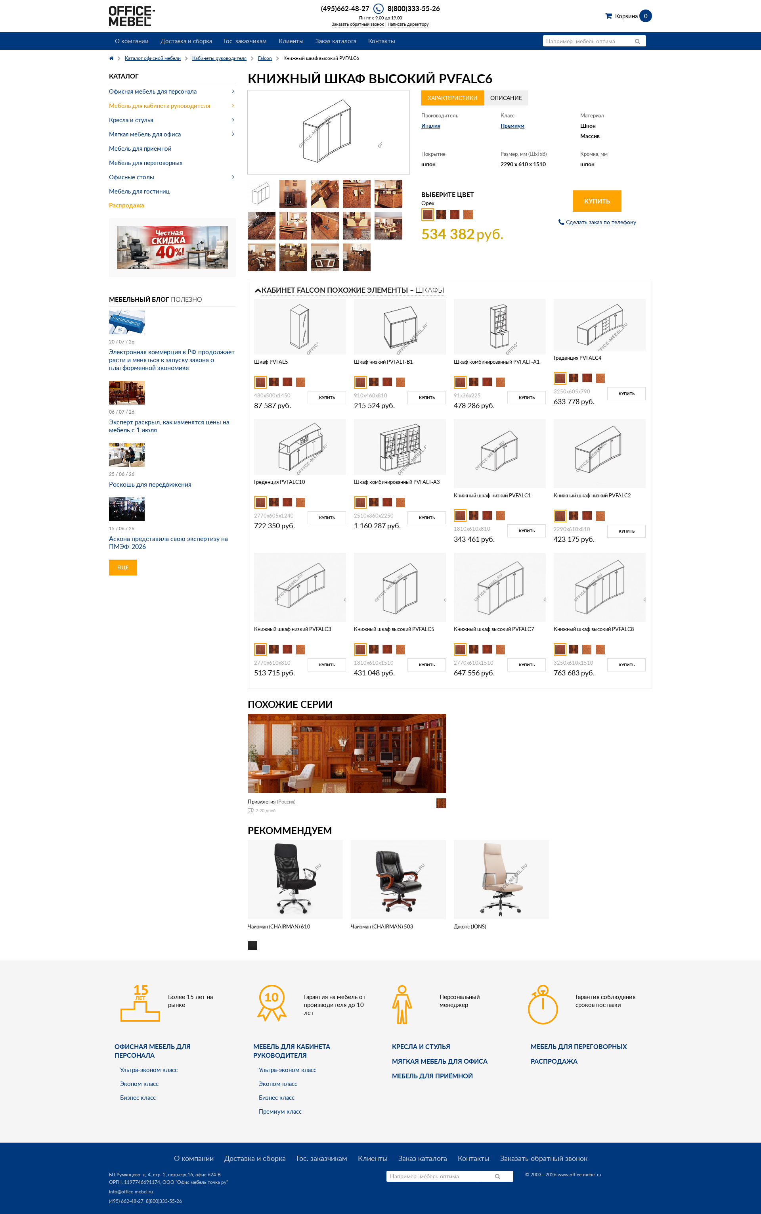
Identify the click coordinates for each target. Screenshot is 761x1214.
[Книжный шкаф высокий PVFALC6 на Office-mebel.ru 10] (388, 226)
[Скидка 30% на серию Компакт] (172, 247)
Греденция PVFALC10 (279, 481)
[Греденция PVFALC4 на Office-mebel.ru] (599, 324)
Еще (122, 567)
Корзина (631, 16)
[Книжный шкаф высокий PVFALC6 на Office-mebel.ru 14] (357, 257)
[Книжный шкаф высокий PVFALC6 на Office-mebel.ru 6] (261, 226)
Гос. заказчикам (245, 41)
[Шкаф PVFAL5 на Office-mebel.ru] (300, 326)
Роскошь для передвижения (150, 484)
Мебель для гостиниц (139, 191)
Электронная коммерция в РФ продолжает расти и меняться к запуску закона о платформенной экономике (172, 359)
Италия (430, 125)
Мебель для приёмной (432, 1075)
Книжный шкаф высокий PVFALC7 (494, 629)
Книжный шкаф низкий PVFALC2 (592, 495)
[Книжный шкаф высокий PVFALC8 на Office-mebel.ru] (600, 587)
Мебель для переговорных (145, 163)
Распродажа (126, 205)
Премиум (512, 125)
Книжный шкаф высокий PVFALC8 (594, 629)
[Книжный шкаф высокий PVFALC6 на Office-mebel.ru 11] (261, 257)
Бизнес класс (138, 1097)
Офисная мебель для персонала (153, 91)
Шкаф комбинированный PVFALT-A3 (397, 481)
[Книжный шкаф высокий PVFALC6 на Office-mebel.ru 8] (325, 226)
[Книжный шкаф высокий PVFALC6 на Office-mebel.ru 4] (357, 194)
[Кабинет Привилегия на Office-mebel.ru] (347, 752)
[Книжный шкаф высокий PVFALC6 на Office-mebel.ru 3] (325, 194)
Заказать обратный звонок (358, 24)
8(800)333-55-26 (414, 8)
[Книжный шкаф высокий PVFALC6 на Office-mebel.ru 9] (357, 226)
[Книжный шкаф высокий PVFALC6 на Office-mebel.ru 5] (388, 194)
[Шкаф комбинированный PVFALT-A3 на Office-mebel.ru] (400, 446)
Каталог (124, 76)
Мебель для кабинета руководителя (159, 105)
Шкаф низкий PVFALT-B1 (383, 361)
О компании (132, 41)
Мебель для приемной (140, 148)
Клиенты (291, 41)
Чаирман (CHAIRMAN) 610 (279, 926)
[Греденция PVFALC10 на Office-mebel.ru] (300, 446)
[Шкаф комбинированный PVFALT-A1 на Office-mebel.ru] (499, 326)
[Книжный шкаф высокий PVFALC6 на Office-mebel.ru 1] (261, 194)
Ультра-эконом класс (149, 1070)
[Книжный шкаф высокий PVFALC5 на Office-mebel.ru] (400, 586)
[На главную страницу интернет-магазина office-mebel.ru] (132, 15)
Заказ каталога (335, 41)
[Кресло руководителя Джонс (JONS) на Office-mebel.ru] (501, 879)
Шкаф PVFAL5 (271, 361)
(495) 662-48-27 (126, 1201)
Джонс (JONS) (470, 926)
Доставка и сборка (186, 41)
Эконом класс (139, 1083)
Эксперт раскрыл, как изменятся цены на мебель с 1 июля (169, 426)
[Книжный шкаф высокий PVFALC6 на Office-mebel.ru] (328, 132)
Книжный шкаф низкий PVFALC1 (492, 495)
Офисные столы (131, 177)
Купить (597, 200)
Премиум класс (280, 1111)
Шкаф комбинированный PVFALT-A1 (497, 361)
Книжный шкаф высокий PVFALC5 (394, 629)
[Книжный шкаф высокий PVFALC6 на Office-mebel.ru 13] (325, 257)
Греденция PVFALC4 (578, 357)
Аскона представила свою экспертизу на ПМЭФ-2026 (168, 542)
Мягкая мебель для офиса (145, 134)
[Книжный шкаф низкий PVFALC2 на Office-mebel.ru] (600, 453)
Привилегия (261, 801)
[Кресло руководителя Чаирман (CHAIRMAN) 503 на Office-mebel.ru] (398, 879)
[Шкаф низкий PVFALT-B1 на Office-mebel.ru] (400, 326)
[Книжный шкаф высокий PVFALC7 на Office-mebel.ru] (500, 587)
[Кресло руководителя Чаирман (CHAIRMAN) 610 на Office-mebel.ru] (295, 879)
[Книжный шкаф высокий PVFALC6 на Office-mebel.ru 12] (293, 257)
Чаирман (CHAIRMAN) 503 (382, 926)
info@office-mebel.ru (131, 1191)
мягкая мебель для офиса (440, 1061)
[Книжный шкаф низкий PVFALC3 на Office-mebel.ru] (300, 587)
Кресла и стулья (131, 120)
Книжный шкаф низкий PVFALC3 (292, 629)
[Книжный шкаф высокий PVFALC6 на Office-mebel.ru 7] (293, 226)
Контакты (381, 41)
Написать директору (408, 24)
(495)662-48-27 (345, 8)
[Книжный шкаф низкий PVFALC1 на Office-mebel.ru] (500, 452)
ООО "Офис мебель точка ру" (195, 1182)
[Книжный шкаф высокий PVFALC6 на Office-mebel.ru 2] (293, 194)
